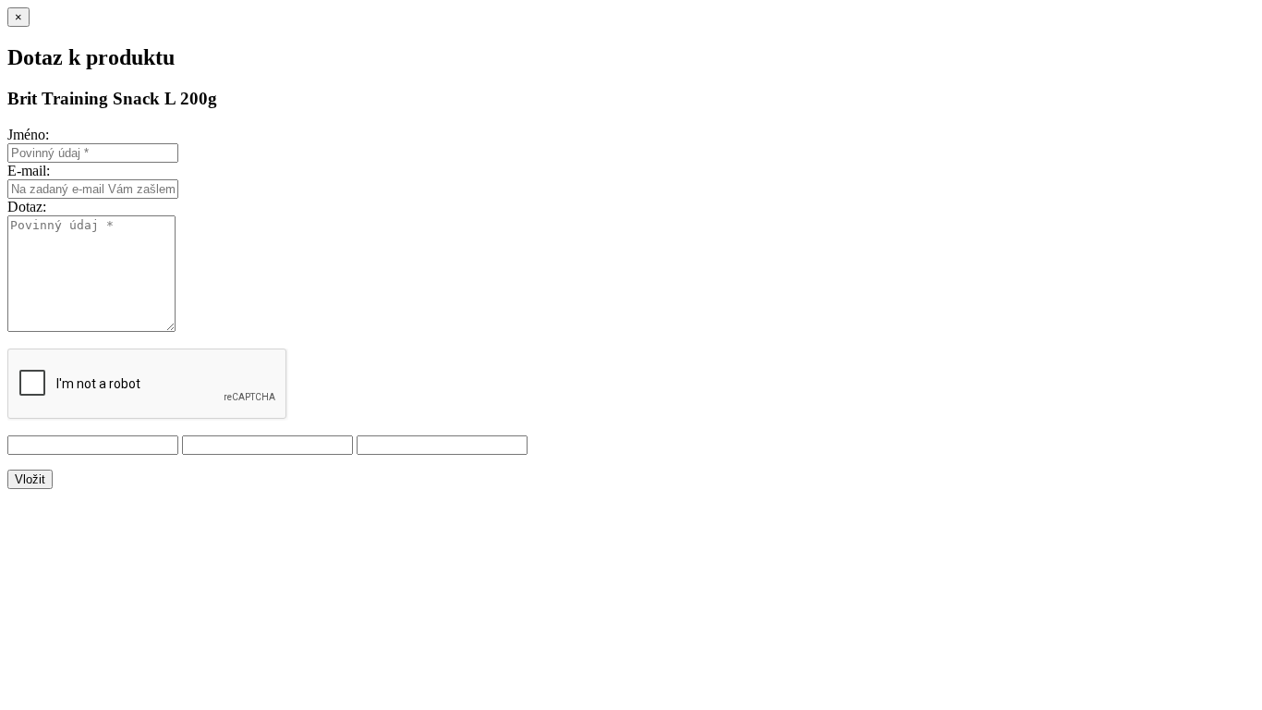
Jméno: (28, 134)
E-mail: (28, 170)
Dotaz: (26, 206)
